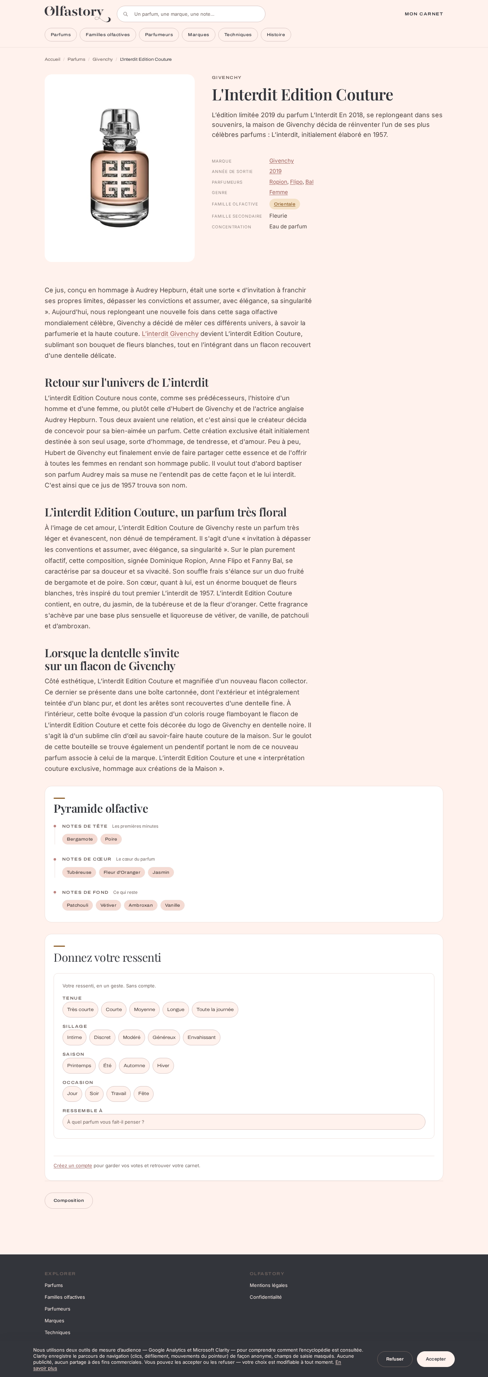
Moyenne (144, 1009)
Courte (114, 1009)
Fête (143, 1093)
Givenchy (103, 59)
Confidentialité (266, 1297)
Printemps (79, 1065)
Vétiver (108, 905)
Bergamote (80, 839)
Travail (118, 1093)
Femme (278, 192)
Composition (69, 1200)
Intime (74, 1037)
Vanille (172, 905)
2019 (275, 171)
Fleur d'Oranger (122, 872)
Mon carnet (424, 13)
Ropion (278, 181)
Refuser (395, 1359)
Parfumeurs (159, 34)
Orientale (284, 204)
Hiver (163, 1065)
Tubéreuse (79, 872)
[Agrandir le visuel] (120, 168)
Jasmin (161, 872)
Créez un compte (73, 1165)
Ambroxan (141, 905)
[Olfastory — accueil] (78, 14)
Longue (175, 1009)
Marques (198, 34)
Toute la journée (215, 1009)
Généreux (164, 1037)
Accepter (436, 1359)
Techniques (238, 34)
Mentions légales (269, 1285)
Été (107, 1065)
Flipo (296, 181)
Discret (102, 1037)
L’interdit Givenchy (170, 333)
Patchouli (77, 905)
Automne (134, 1065)
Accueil (52, 59)
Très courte (80, 1009)
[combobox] (191, 14)
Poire (111, 839)
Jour (72, 1093)
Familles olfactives (108, 34)
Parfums (61, 34)
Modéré (131, 1037)
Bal (309, 181)
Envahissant (202, 1037)
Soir (94, 1093)
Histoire (276, 34)
